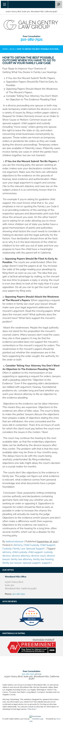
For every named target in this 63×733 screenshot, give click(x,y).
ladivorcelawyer (15, 541)
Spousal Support (35, 548)
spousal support (32, 562)
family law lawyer (12, 562)
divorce (6, 555)
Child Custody (31, 545)
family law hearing (43, 559)
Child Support (47, 545)
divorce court (38, 555)
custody (48, 552)
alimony (6, 552)
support (46, 562)
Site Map (31, 709)
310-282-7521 (31, 39)
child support (35, 552)
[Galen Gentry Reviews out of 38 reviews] (31, 625)
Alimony (17, 545)
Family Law (19, 548)
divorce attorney (21, 555)
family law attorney (21, 559)
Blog (12, 49)
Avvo (58, 719)
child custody (19, 552)
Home (5, 49)
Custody (6, 548)
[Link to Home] (31, 24)
